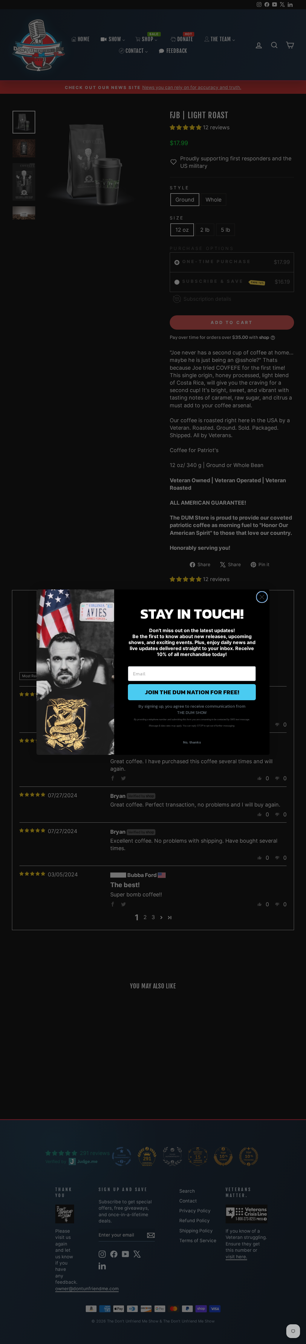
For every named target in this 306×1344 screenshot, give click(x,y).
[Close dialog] (262, 597)
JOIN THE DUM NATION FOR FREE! (192, 692)
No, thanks (192, 742)
